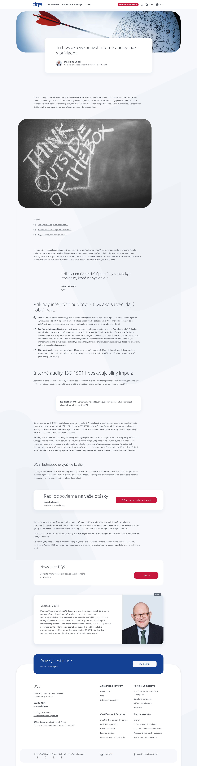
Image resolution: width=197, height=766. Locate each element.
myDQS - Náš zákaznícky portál (113, 720)
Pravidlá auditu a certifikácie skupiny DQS (146, 693)
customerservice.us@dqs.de (46, 715)
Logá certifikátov (107, 733)
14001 (48, 432)
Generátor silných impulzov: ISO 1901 (54, 229)
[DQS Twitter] (38, 757)
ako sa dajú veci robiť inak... (54, 224)
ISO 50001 (71, 432)
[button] (149, 4)
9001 (124, 429)
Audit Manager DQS (108, 724)
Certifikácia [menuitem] (53, 4)
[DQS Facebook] (46, 757)
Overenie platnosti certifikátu (113, 737)
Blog (102, 695)
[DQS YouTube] (62, 757)
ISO (87, 405)
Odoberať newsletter (109, 700)
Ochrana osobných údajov (145, 724)
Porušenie (138, 707)
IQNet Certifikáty (107, 728)
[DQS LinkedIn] (54, 757)
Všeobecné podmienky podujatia (148, 733)
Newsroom (105, 691)
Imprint (137, 720)
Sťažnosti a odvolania (143, 703)
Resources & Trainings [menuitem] (72, 4)
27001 (58, 432)
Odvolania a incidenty (143, 699)
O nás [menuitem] (88, 4)
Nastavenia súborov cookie (145, 737)
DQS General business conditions (148, 728)
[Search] (142, 4)
